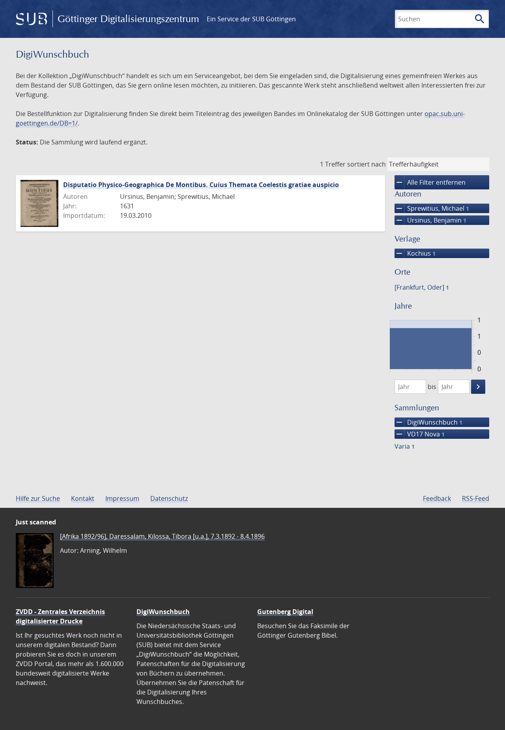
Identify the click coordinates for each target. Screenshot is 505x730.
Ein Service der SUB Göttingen (251, 19)
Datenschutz (169, 498)
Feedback (437, 498)
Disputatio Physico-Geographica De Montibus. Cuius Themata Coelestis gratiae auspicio (201, 184)
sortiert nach (366, 164)
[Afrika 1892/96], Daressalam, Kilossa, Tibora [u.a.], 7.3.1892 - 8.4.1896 (162, 536)
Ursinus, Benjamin (430, 220)
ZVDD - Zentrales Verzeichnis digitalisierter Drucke (60, 616)
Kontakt (82, 498)
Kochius (415, 253)
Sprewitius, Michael (432, 208)
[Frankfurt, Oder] (422, 287)
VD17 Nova (420, 434)
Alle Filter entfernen (430, 182)
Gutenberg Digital (285, 611)
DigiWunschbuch (428, 422)
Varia (405, 446)
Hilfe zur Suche (38, 498)
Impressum (122, 498)
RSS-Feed (475, 498)
